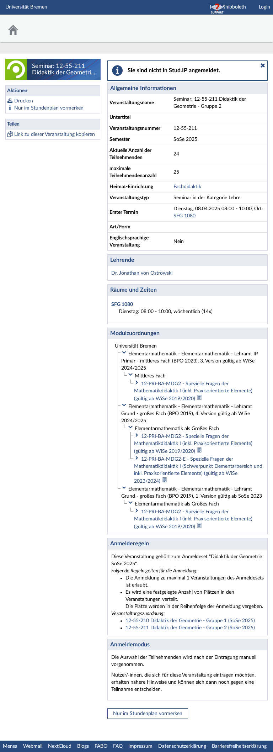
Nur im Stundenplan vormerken (49, 108)
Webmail (32, 746)
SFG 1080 (184, 215)
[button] (263, 65)
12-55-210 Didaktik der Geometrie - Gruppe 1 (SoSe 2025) (190, 620)
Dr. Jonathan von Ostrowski (141, 273)
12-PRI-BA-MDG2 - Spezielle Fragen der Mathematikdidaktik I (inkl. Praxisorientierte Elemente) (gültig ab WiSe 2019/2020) (193, 391)
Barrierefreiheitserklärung (239, 746)
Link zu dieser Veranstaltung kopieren (54, 134)
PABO (101, 746)
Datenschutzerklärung (182, 746)
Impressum (140, 746)
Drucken (23, 101)
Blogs (83, 746)
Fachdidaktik (187, 186)
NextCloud (59, 746)
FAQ (118, 746)
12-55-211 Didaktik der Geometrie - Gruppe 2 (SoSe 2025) (190, 627)
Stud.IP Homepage (246, 24)
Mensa (10, 746)
